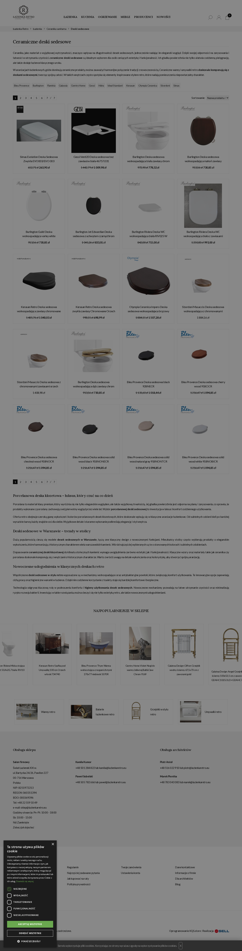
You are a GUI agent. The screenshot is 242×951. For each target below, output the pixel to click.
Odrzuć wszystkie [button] (30, 933)
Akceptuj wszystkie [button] (30, 924)
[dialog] (121, 475)
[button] (30, 941)
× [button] (52, 844)
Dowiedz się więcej (25, 881)
